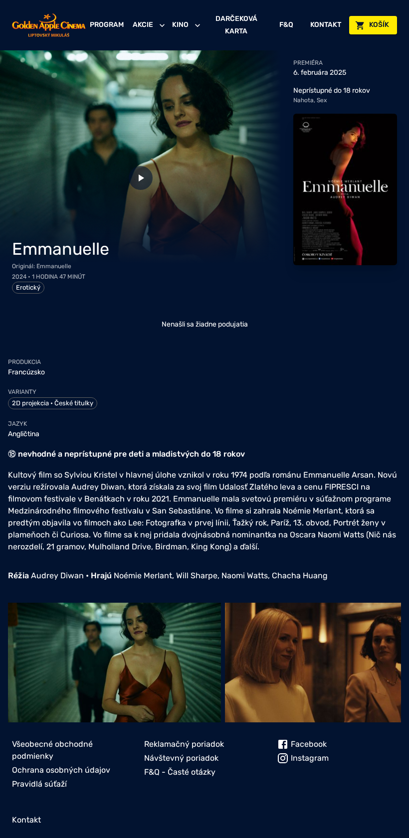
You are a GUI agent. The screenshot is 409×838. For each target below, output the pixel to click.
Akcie (143, 24)
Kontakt (325, 24)
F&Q (286, 24)
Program (107, 24)
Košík (379, 24)
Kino (180, 24)
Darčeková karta (236, 24)
